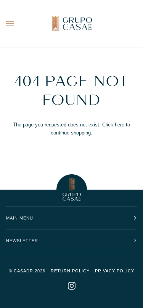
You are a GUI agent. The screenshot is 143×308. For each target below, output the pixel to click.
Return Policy (70, 271)
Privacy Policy (114, 271)
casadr (23, 271)
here (119, 125)
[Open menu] (17, 24)
